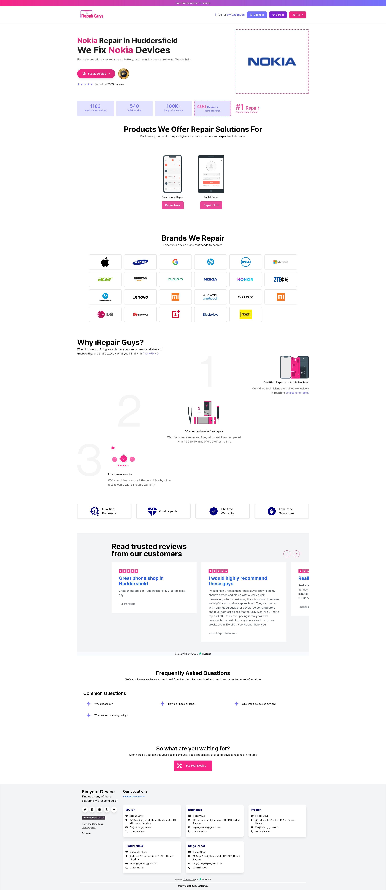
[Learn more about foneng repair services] (245, 314)
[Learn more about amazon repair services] (140, 279)
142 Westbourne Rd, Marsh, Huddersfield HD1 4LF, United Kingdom (153, 821)
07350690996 (262, 831)
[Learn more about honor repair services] (245, 279)
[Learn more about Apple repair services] (105, 262)
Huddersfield (134, 845)
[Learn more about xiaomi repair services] (280, 297)
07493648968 (137, 831)
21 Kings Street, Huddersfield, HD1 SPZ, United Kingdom (216, 857)
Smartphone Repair (172, 197)
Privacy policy (89, 827)
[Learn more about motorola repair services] (105, 297)
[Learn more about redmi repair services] (175, 297)
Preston (256, 809)
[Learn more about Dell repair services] (245, 262)
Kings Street (196, 845)
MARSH (130, 809)
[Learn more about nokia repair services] (210, 279)
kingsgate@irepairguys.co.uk (207, 863)
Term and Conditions (92, 824)
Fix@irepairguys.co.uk (266, 827)
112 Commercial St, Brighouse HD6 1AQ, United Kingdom (216, 821)
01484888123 (200, 831)
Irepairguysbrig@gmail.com (206, 827)
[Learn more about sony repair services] (245, 297)
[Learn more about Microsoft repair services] (280, 262)
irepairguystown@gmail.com (144, 863)
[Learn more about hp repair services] (210, 262)
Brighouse (195, 809)
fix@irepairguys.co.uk (141, 827)
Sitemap (86, 833)
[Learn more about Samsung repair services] (140, 262)
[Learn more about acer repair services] (105, 279)
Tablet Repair (211, 197)
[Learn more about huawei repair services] (140, 314)
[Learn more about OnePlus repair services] (175, 314)
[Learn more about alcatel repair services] (210, 297)
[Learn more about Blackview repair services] (210, 314)
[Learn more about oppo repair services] (175, 279)
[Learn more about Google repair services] (175, 262)
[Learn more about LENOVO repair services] (140, 297)
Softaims (202, 886)
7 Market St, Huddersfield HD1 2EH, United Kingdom (151, 857)
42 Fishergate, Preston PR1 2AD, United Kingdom (275, 821)
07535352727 (137, 867)
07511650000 (200, 867)
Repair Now (172, 205)
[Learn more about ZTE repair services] (280, 279)
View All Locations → (134, 796)
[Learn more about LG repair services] (105, 314)
